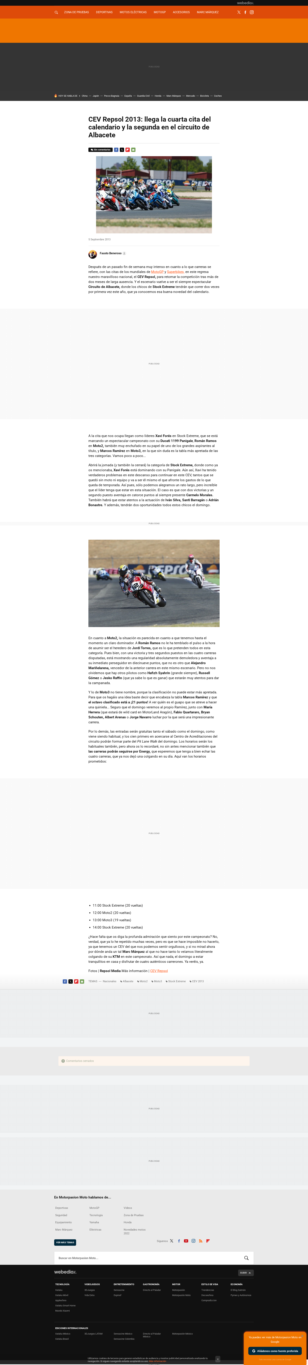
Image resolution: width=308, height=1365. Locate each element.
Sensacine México (123, 1333)
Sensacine (119, 1290)
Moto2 (144, 981)
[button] (112, 253)
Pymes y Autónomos (241, 1295)
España (128, 95)
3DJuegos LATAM (93, 1333)
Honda (158, 95)
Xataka (58, 1290)
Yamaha (94, 1222)
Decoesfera (207, 1295)
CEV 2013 (198, 981)
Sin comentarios (102, 149)
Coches (218, 95)
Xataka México (62, 1333)
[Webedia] (245, 3)
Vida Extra (89, 1295)
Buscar (246, 1258)
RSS (201, 1240)
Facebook (245, 12)
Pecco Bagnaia (111, 95)
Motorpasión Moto (181, 1295)
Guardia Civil (143, 95)
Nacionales (109, 981)
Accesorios (181, 12)
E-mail (133, 150)
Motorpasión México (182, 1333)
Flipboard (127, 150)
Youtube (186, 1240)
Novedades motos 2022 (135, 1231)
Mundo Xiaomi (62, 1310)
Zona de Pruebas (76, 12)
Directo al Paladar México (152, 1335)
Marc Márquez (208, 12)
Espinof (117, 1295)
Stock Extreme (177, 981)
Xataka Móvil (61, 1295)
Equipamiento (63, 1222)
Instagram (252, 12)
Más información (157, 1361)
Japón (96, 95)
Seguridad (61, 1215)
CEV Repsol (159, 971)
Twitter (239, 12)
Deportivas (104, 12)
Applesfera (60, 1300)
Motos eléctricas (133, 12)
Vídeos (128, 1208)
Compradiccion (209, 1300)
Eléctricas (95, 1229)
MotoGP (160, 12)
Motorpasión (178, 1290)
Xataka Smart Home (65, 1305)
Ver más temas (65, 1242)
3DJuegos (89, 1290)
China (85, 95)
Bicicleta (204, 95)
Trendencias (207, 1290)
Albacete (128, 981)
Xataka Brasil (62, 1339)
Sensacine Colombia (124, 1339)
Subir (243, 1272)
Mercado (190, 95)
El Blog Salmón (238, 1290)
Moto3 (158, 981)
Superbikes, (175, 272)
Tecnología (96, 1215)
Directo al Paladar (152, 1290)
